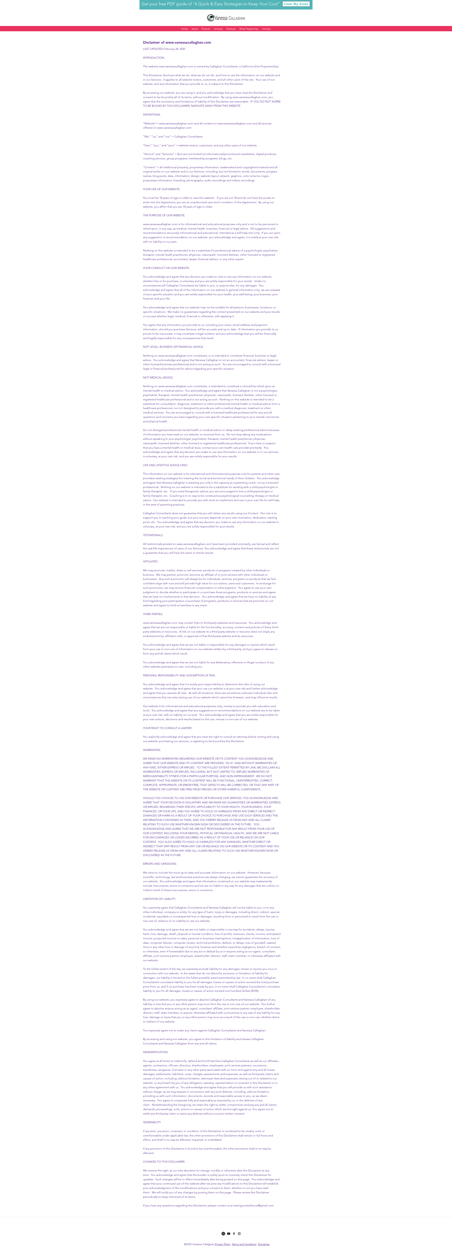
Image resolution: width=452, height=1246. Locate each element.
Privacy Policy (223, 1244)
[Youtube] (228, 1233)
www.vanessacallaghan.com (188, 42)
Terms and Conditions (244, 1244)
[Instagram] (223, 1233)
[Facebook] (234, 1233)
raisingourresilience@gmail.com (253, 1205)
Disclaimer (264, 1244)
